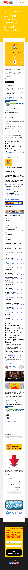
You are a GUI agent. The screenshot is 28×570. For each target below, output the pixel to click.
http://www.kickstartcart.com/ (12, 199)
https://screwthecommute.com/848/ (15, 297)
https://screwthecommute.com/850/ (15, 301)
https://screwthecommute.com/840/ (15, 267)
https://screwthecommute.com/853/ (15, 312)
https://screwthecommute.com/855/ (15, 319)
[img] (15, 57)
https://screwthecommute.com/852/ (15, 308)
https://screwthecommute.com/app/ (14, 169)
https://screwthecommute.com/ (13, 157)
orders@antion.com (10, 178)
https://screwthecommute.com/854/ (15, 316)
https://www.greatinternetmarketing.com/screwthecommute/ (14, 399)
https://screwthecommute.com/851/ (15, 304)
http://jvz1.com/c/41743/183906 (13, 355)
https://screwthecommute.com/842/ (15, 274)
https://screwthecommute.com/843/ (15, 278)
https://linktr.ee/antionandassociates (14, 119)
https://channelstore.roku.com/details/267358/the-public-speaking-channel (14, 183)
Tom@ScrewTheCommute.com (12, 241)
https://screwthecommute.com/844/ (15, 282)
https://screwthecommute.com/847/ (15, 293)
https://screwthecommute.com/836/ (15, 252)
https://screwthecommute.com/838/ (15, 259)
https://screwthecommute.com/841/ (15, 271)
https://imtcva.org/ (10, 110)
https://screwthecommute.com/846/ (15, 289)
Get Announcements (14, 552)
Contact (9, 559)
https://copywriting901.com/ (12, 207)
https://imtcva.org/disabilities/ (12, 227)
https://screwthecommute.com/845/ (15, 286)
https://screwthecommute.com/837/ (15, 256)
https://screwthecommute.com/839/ (15, 263)
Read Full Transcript (10, 421)
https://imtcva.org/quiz (11, 172)
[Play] (15, 62)
